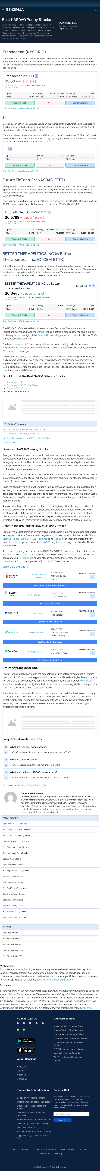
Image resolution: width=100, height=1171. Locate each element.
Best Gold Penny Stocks (13, 864)
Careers (20, 1071)
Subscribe (62, 1120)
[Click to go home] (15, 9)
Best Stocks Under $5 (12, 944)
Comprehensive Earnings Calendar (70, 1034)
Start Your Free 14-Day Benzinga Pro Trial (21, 108)
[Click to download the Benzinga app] (26, 1041)
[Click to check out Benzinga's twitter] (37, 1026)
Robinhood (43, 538)
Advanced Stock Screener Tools (68, 1026)
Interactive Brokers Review (39, 575)
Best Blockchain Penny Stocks (15, 847)
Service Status (44, 1154)
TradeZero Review (35, 652)
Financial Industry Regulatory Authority (58, 335)
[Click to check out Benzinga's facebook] (18, 1026)
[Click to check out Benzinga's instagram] (24, 1026)
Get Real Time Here (11, 87)
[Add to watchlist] (36, 76)
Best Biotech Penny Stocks (14, 882)
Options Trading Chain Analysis (68, 1030)
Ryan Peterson (67, 22)
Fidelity (57, 538)
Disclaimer (84, 1150)
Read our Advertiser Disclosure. (15, 38)
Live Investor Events (26, 1127)
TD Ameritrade (25, 557)
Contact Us (22, 1079)
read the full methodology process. (55, 979)
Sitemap (59, 1154)
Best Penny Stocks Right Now (15, 823)
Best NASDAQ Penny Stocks (14, 917)
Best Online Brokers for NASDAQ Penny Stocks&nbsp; (29, 438)
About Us (21, 1067)
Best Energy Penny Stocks (13, 894)
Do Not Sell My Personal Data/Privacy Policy (54, 1150)
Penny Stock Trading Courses (36, 785)
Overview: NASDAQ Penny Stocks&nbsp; (23, 433)
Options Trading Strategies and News (34, 1102)
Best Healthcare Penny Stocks (15, 853)
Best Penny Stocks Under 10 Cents (17, 841)
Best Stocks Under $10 (12, 932)
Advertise (21, 1075)
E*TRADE (31, 538)
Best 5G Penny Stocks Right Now (16, 835)
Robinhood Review (35, 632)
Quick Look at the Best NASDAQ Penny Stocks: (26, 429)
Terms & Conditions (20, 1150)
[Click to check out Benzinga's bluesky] (18, 1032)
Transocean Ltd (14, 382)
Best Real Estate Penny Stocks (15, 888)
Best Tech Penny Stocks (13, 876)
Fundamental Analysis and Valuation (34, 1119)
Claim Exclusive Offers (15, 566)
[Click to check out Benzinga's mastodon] (24, 1032)
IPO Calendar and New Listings (68, 1049)
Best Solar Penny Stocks (13, 900)
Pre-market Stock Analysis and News (34, 1131)
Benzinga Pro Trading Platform (31, 1098)
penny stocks (20, 344)
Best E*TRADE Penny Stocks (14, 911)
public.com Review (35, 613)
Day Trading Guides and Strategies (33, 1123)
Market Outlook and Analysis (67, 1053)
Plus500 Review (34, 595)
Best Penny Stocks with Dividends (17, 829)
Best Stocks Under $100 (13, 950)
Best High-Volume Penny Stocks (16, 870)
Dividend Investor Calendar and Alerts (71, 1038)
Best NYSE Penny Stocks (13, 905)
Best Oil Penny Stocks (12, 859)
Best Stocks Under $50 (12, 956)
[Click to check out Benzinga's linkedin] (30, 1026)
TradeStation (19, 538)
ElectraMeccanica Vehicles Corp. (22, 385)
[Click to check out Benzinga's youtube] (43, 1026)
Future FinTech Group (17, 388)
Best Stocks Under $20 (12, 938)
